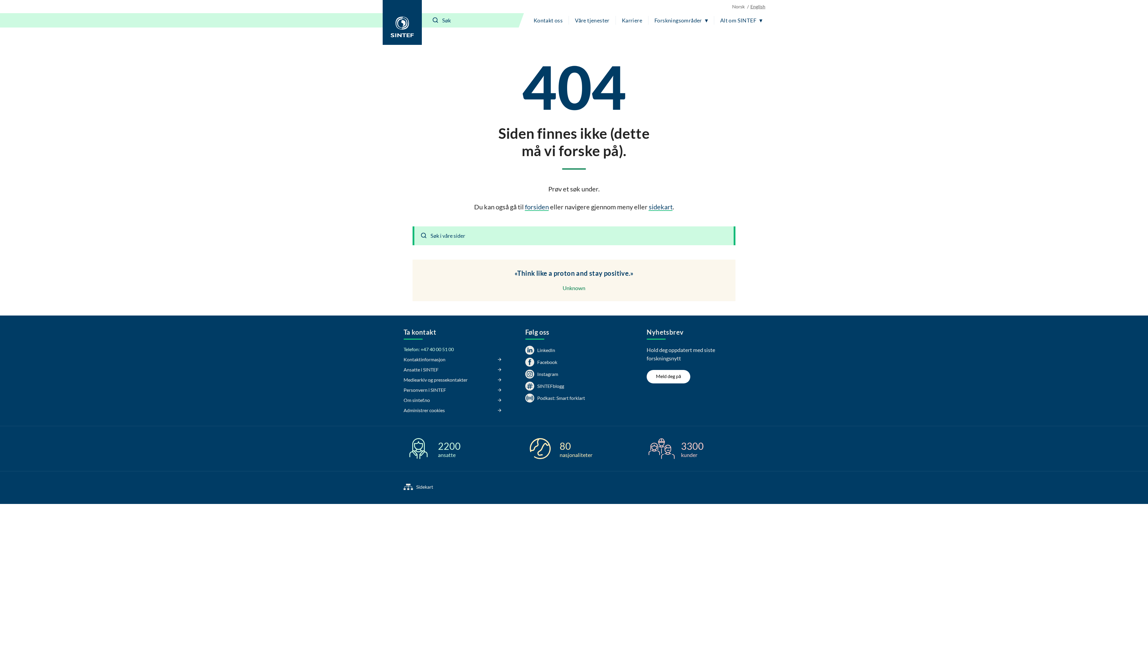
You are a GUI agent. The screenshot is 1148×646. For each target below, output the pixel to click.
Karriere (632, 20)
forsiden (537, 207)
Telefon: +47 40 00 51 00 (429, 349)
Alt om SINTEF (738, 20)
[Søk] (435, 20)
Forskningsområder (678, 20)
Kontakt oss (548, 20)
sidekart (661, 207)
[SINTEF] (402, 22)
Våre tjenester (592, 20)
